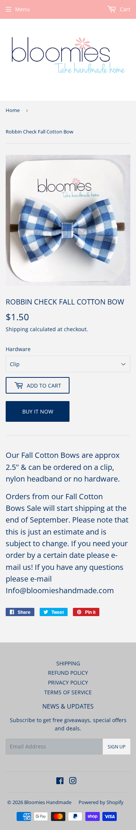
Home (13, 110)
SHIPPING (68, 663)
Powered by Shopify (101, 802)
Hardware (18, 349)
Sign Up (116, 747)
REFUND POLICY (68, 672)
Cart (124, 9)
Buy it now (37, 411)
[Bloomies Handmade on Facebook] (60, 781)
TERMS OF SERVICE (68, 692)
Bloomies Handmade (47, 802)
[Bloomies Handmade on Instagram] (73, 781)
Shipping (17, 329)
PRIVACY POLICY (68, 682)
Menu (22, 9)
